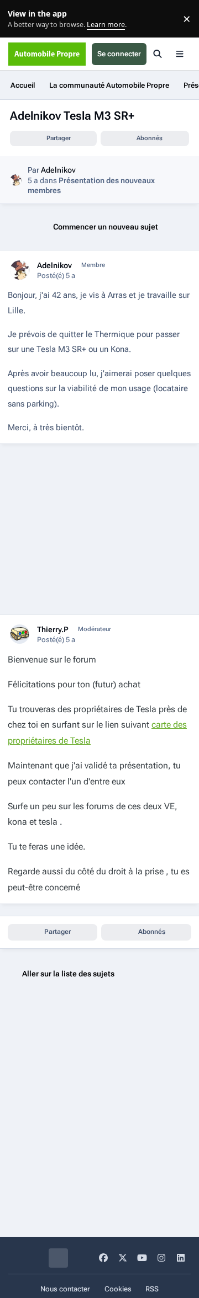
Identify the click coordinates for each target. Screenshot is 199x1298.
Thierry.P (53, 629)
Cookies (118, 1289)
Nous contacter (65, 1289)
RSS (152, 1289)
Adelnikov (58, 169)
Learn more (21, 19)
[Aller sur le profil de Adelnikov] (16, 180)
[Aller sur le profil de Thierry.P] (19, 634)
